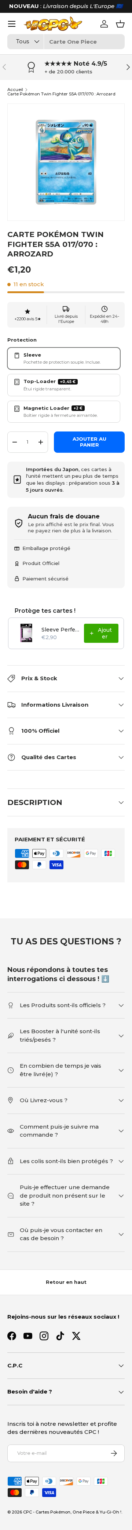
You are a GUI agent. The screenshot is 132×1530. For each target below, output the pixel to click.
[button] (120, 24)
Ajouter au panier (89, 442)
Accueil (15, 90)
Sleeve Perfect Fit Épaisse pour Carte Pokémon (60, 629)
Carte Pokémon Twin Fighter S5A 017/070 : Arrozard (61, 94)
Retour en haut (66, 1282)
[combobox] (66, 41)
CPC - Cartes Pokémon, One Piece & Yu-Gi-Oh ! (72, 1512)
